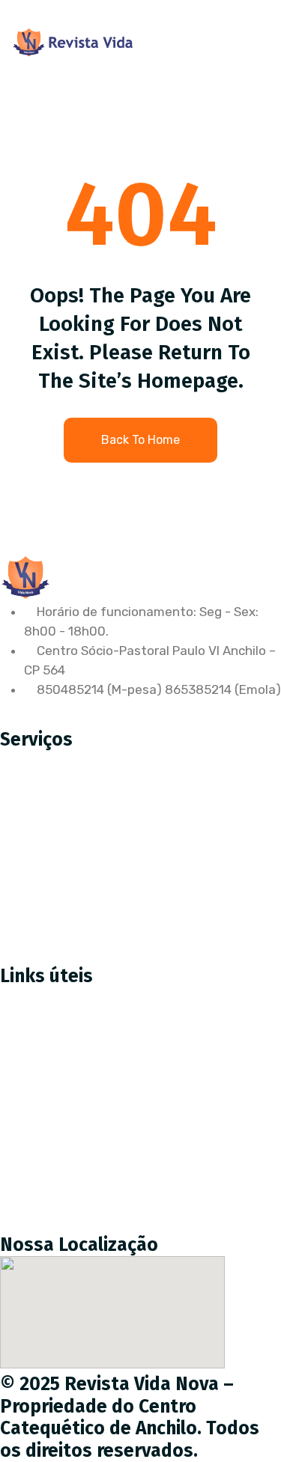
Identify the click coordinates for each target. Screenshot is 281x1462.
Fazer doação (51, 1066)
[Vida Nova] (73, 42)
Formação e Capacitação (85, 923)
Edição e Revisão (61, 829)
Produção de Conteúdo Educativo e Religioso (144, 798)
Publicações (46, 1161)
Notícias (35, 1129)
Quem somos (50, 1098)
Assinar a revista (61, 1035)
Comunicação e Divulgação (91, 892)
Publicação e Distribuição (85, 860)
